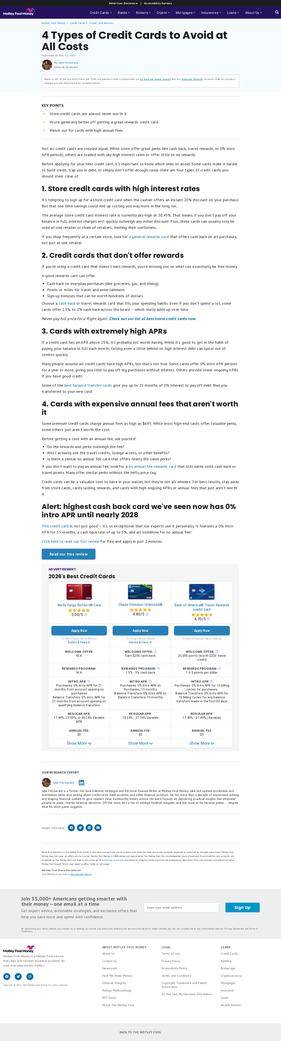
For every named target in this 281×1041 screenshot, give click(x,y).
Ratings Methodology (117, 990)
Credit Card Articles (101, 23)
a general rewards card (149, 236)
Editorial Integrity (114, 983)
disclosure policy (81, 874)
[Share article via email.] (97, 830)
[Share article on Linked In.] (89, 830)
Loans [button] (234, 15)
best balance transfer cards (88, 385)
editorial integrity (193, 79)
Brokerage (228, 968)
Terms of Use (171, 954)
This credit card (55, 526)
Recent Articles (231, 1005)
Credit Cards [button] (101, 15)
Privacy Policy (171, 961)
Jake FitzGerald (68, 62)
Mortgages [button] (186, 15)
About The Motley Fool (118, 1005)
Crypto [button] (163, 15)
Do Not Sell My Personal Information (187, 994)
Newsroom (109, 968)
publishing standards (113, 860)
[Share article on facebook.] (71, 830)
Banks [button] (124, 15)
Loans (225, 998)
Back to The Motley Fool (141, 1032)
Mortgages (228, 983)
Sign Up (242, 907)
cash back (67, 303)
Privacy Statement (234, 928)
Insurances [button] (212, 15)
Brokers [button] (143, 15)
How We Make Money (117, 976)
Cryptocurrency (231, 976)
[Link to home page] (19, 12)
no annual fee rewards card (152, 466)
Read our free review (69, 554)
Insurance (227, 990)
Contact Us (109, 961)
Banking (226, 961)
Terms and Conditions (176, 976)
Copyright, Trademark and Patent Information (184, 985)
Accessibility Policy (174, 968)
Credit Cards (77, 23)
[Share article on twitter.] (80, 830)
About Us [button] (251, 15)
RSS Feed (109, 998)
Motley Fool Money (53, 23)
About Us (108, 954)
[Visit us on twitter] (20, 979)
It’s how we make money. (155, 79)
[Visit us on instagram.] (31, 979)
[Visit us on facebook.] (9, 979)
